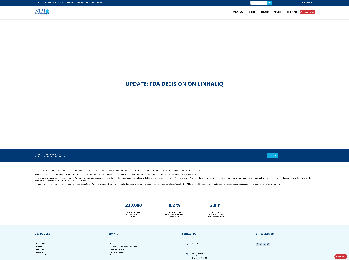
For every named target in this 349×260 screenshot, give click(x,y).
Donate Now (308, 12)
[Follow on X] (260, 244)
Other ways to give (117, 249)
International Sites (82, 3)
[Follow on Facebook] (257, 244)
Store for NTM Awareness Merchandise (124, 247)
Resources (264, 12)
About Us (38, 3)
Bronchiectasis (97, 3)
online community (307, 3)
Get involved (292, 12)
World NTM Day (58, 3)
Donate (112, 244)
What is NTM (238, 12)
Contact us (47, 3)
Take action (114, 255)
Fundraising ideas (116, 252)
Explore (252, 12)
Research (277, 12)
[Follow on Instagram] (268, 244)
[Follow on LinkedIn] (264, 244)
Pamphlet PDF (69, 3)
